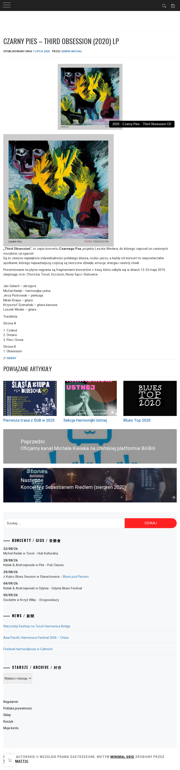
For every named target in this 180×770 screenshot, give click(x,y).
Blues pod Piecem (76, 577)
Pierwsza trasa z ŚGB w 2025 (29, 420)
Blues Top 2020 (137, 420)
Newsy (11, 358)
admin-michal (71, 51)
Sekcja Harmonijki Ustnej (85, 420)
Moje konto (11, 728)
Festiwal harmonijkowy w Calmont (27, 649)
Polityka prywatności (17, 708)
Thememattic (16, 761)
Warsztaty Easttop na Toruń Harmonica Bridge (36, 626)
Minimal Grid (122, 757)
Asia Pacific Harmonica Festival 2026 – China (35, 638)
